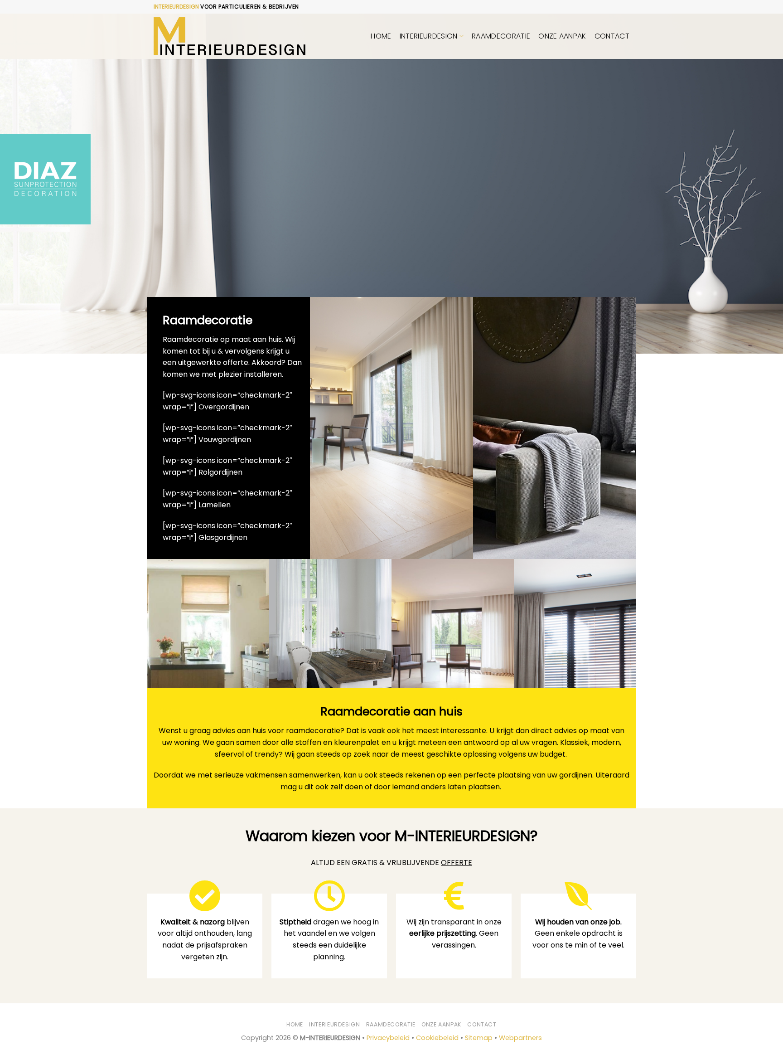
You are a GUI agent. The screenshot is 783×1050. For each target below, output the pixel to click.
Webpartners (520, 1037)
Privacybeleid (388, 1037)
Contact (611, 36)
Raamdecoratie (501, 36)
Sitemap (479, 1037)
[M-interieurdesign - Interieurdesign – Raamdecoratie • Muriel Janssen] (229, 36)
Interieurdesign (429, 36)
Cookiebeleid (437, 1037)
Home (381, 36)
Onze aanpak (562, 36)
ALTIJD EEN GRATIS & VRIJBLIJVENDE (391, 862)
